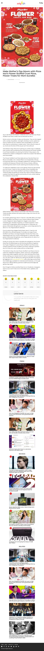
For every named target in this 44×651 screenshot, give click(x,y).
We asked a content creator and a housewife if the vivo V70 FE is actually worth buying (21, 525)
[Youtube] (13, 646)
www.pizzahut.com (18, 259)
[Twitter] (11, 646)
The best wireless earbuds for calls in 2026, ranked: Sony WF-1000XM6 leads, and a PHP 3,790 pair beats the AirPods (20, 471)
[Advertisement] (22, 91)
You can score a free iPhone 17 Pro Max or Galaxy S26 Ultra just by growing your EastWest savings (22, 339)
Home (2, 644)
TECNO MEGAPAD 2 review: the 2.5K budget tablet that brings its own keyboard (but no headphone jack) (20, 490)
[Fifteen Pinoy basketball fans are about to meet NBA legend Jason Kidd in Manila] (22, 348)
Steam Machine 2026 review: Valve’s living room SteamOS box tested (21, 508)
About (6, 644)
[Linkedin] (8, 646)
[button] (2, 3)
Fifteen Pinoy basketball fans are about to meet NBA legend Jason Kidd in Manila (21, 357)
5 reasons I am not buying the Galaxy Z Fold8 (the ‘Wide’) (21, 542)
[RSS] (18, 646)
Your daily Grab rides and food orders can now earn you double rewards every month (21, 322)
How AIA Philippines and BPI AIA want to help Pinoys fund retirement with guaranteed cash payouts (21, 414)
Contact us (10, 644)
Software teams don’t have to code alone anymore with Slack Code (20, 449)
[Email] (1, 646)
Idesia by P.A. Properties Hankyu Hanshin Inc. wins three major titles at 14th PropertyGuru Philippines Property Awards (21, 618)
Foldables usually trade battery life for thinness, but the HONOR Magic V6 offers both (21, 378)
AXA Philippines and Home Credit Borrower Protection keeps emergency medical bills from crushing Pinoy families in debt (21, 637)
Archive (16, 644)
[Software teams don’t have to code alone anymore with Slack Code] (22, 441)
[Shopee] (16, 646)
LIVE (4, 69)
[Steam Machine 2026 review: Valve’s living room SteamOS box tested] (22, 499)
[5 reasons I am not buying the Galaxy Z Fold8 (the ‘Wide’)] (22, 534)
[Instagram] (6, 646)
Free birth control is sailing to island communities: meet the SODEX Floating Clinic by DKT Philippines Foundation (22, 396)
